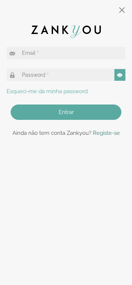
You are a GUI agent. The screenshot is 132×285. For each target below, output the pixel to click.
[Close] (122, 10)
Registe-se (106, 133)
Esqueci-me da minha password (47, 91)
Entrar (66, 112)
